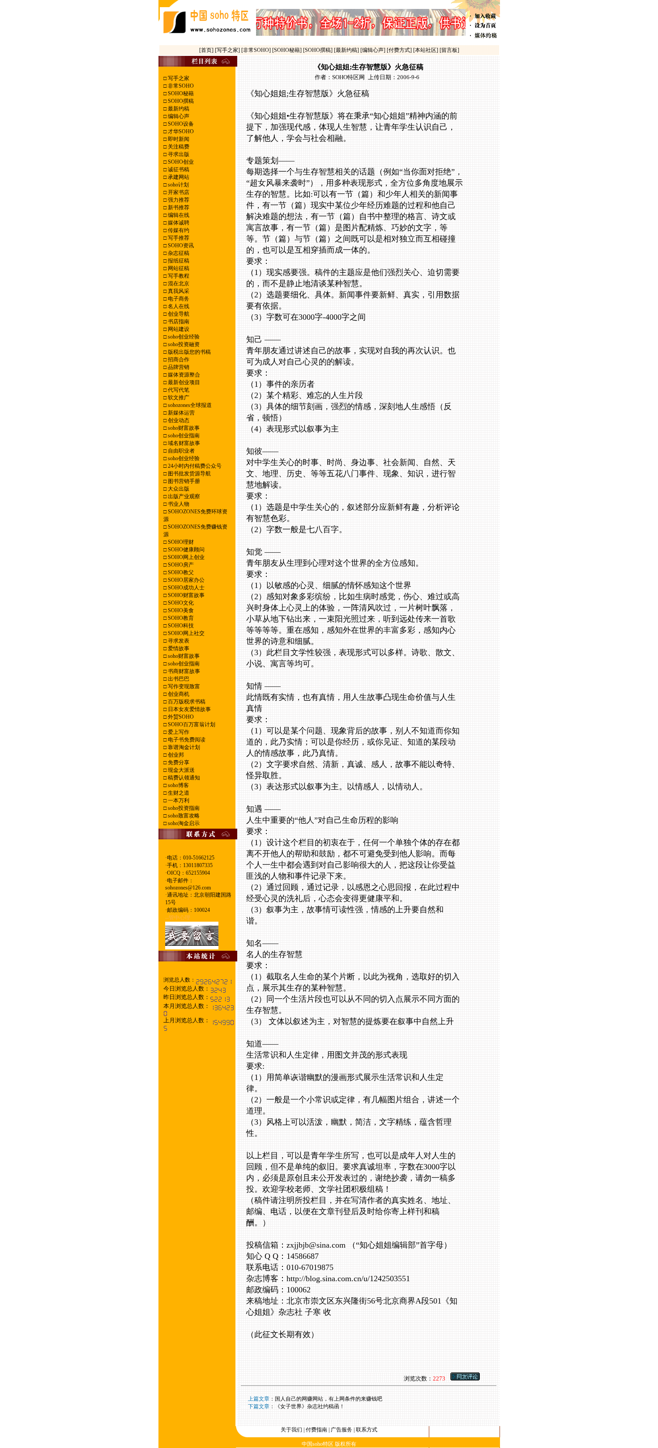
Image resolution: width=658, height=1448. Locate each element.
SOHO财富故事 (186, 595)
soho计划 (178, 185)
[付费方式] (400, 50)
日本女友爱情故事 (189, 709)
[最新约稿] (347, 50)
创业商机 (178, 694)
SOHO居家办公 (186, 580)
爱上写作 (178, 732)
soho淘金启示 (183, 823)
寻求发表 (178, 641)
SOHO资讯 (180, 245)
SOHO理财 (180, 542)
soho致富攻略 (183, 816)
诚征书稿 (178, 169)
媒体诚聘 (178, 223)
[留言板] (449, 50)
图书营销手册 (183, 481)
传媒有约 (178, 230)
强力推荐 (178, 200)
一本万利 (178, 800)
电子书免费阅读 (186, 740)
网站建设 (178, 329)
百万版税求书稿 (186, 702)
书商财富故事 (183, 671)
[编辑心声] (373, 50)
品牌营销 (178, 367)
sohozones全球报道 (189, 405)
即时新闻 (178, 139)
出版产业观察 (183, 496)
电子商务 (178, 299)
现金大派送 (181, 770)
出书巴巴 (178, 679)
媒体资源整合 (183, 375)
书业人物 (178, 504)
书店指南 (178, 321)
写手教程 (178, 276)
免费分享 (178, 762)
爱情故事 (178, 648)
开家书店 (178, 192)
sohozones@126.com (188, 888)
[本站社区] (425, 50)
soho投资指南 (183, 808)
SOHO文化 (180, 603)
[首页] (207, 50)
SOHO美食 (180, 610)
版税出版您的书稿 (189, 352)
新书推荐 (178, 207)
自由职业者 (181, 451)
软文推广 (178, 397)
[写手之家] (228, 50)
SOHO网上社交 (186, 633)
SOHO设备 (180, 124)
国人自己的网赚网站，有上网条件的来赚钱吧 (328, 1399)
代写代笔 (178, 390)
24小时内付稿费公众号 (194, 466)
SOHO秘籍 (180, 93)
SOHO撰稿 (180, 101)
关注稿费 (178, 147)
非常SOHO (180, 86)
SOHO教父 (180, 572)
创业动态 (178, 420)
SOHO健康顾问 (186, 549)
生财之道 (178, 793)
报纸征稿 (178, 261)
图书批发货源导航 (189, 473)
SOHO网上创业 (186, 557)
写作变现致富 (183, 686)
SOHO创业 (180, 162)
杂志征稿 (178, 253)
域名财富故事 (183, 443)
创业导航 (178, 314)
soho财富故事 (183, 428)
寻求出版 (178, 154)
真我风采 (178, 291)
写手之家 (178, 78)
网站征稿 (178, 268)
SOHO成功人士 (186, 587)
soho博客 (178, 785)
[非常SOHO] (256, 50)
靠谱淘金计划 (183, 747)
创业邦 (175, 755)
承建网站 (178, 177)
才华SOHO (180, 131)
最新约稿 (178, 109)
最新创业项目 (183, 382)
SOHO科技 (180, 625)
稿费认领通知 (183, 778)
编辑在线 (178, 215)
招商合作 (178, 359)
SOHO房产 (180, 565)
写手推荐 (178, 238)
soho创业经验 (183, 337)
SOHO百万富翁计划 (191, 724)
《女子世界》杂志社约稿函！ (310, 1406)
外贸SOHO (180, 717)
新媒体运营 (181, 413)
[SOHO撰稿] (318, 50)
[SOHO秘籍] (287, 50)
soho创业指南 (183, 435)
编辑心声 (178, 116)
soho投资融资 (183, 344)
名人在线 (178, 306)
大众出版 (178, 489)
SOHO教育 (180, 618)
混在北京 (178, 283)
